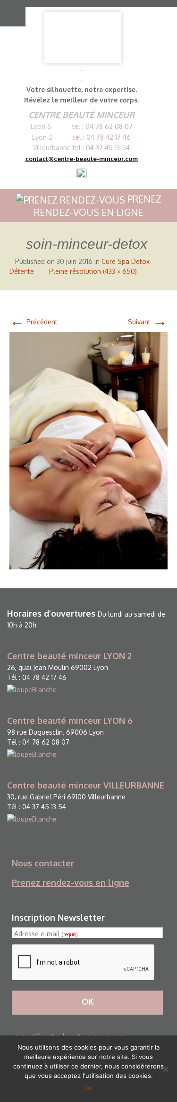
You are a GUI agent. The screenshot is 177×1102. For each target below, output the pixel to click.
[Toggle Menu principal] (10, 13)
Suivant (148, 322)
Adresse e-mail (45, 934)
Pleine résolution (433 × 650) (93, 271)
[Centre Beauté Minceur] (82, 37)
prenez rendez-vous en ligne (97, 206)
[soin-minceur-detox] (88, 450)
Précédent (33, 322)
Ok (88, 1088)
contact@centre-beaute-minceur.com (81, 158)
